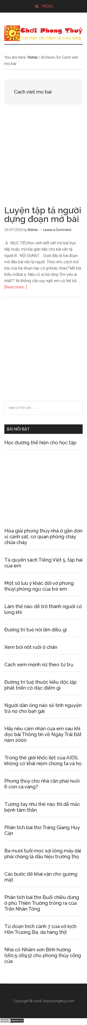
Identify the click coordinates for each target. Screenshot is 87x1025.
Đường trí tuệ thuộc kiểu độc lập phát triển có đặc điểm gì (40, 685)
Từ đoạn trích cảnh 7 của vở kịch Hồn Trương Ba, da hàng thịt (40, 929)
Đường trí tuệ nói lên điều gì (35, 630)
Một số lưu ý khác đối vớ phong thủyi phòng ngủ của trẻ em (39, 586)
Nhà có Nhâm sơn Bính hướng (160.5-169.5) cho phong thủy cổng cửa (42, 955)
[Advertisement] (43, 160)
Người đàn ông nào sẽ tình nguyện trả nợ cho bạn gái (43, 708)
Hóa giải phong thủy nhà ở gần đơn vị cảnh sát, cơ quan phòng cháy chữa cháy (43, 536)
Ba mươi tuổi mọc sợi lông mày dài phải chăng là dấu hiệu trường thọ (42, 853)
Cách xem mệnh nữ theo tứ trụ (38, 664)
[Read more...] (15, 287)
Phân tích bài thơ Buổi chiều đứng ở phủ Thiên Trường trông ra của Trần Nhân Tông (41, 903)
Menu (47, 6)
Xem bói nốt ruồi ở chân (30, 647)
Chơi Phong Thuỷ (43, 33)
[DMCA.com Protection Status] (12, 1021)
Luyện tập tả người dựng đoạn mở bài (42, 214)
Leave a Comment (57, 230)
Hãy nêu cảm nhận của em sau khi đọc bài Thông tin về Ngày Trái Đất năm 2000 (43, 734)
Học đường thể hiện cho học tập (40, 442)
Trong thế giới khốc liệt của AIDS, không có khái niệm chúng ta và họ (42, 760)
